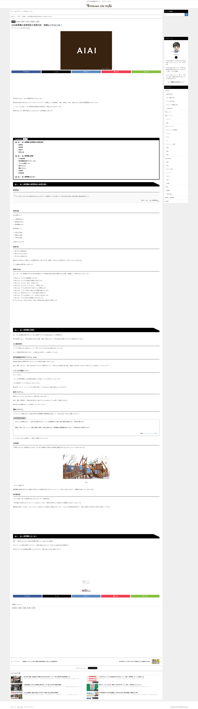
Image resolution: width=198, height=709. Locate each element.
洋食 (167, 147)
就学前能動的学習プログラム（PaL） (27, 160)
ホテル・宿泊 (169, 169)
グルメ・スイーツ (169, 126)
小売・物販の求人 (170, 97)
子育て (166, 186)
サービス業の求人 (170, 101)
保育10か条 (21, 152)
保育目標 (20, 147)
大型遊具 (20, 170)
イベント (168, 119)
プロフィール (13, 707)
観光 (167, 122)
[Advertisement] (86, 86)
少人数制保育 (21, 158)
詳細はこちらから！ (176, 82)
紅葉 (167, 162)
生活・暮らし (168, 158)
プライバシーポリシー (29, 707)
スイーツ (168, 133)
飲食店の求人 (169, 94)
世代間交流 (21, 173)
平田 (28, 21)
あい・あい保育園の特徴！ (25, 156)
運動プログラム (22, 168)
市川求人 (167, 90)
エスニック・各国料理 (171, 129)
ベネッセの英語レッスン (24, 163)
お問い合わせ (20, 707)
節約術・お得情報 (169, 197)
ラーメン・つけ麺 (170, 144)
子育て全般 (169, 194)
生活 (167, 165)
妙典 (23, 21)
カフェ (168, 137)
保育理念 (20, 144)
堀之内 (32, 21)
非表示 (25, 139)
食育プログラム (22, 165)
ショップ (168, 172)
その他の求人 (169, 108)
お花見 (168, 183)
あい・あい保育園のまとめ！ (26, 177)
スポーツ (168, 176)
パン (167, 140)
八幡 (19, 21)
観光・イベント (169, 115)
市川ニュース (168, 112)
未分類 (166, 201)
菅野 (38, 21)
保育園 (13, 21)
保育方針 (20, 149)
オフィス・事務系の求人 (172, 104)
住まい (168, 179)
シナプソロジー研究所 (151, 433)
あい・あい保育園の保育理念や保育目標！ (30, 142)
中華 (167, 154)
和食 (167, 151)
